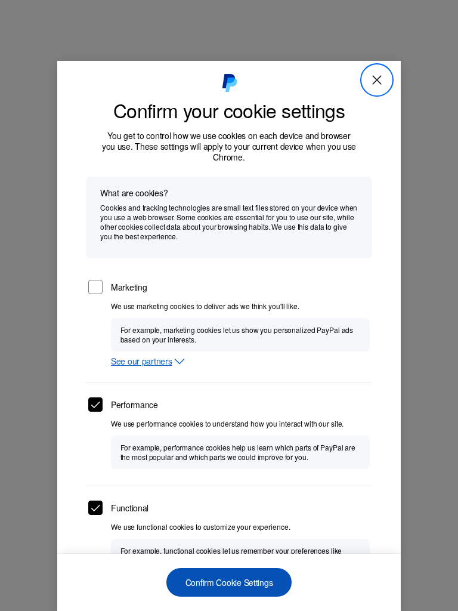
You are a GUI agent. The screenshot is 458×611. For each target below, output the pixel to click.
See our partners (141, 362)
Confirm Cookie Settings (229, 582)
